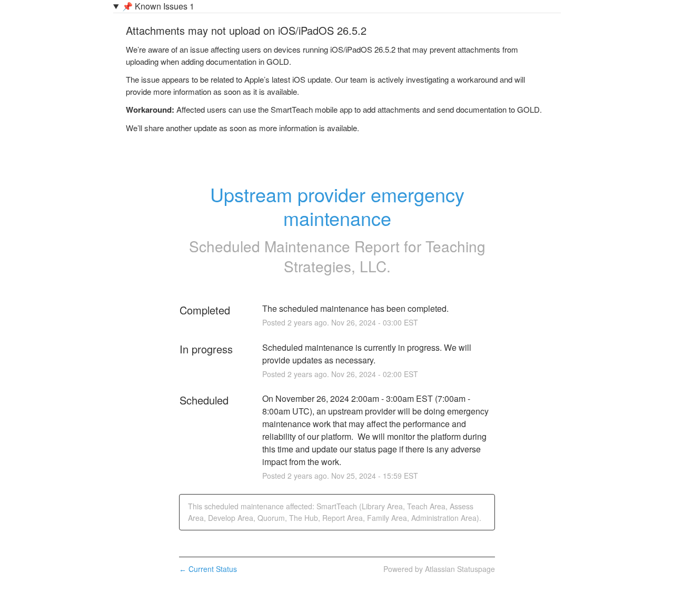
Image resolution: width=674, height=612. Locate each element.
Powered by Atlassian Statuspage (439, 569)
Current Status (208, 569)
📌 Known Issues (158, 6)
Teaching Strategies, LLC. (384, 256)
